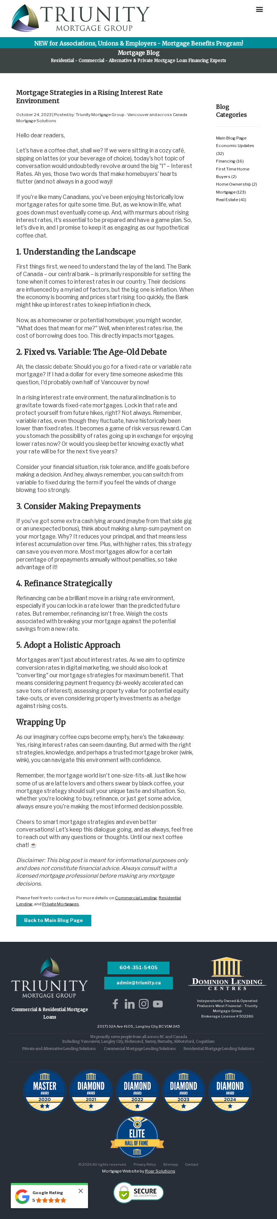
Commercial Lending (136, 897)
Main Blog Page (231, 138)
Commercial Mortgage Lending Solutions (140, 1048)
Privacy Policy (144, 1164)
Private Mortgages (60, 904)
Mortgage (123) (231, 192)
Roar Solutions (160, 1171)
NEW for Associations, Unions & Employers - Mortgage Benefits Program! (138, 43)
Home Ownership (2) (236, 184)
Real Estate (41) (231, 199)
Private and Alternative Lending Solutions (59, 1048)
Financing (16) (230, 161)
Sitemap (170, 1164)
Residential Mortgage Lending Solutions (219, 1048)
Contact (191, 1164)
